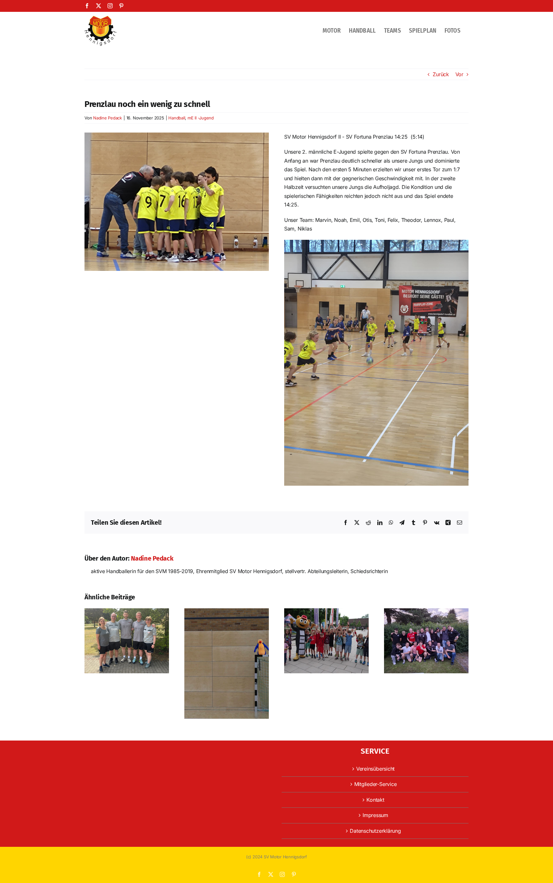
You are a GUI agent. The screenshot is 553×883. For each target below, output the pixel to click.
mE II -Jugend (201, 117)
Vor (459, 74)
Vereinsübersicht (375, 769)
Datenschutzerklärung (375, 831)
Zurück (441, 74)
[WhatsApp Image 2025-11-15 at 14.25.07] (176, 135)
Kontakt (375, 800)
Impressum (375, 815)
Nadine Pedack (107, 117)
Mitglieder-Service (375, 784)
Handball (176, 117)
